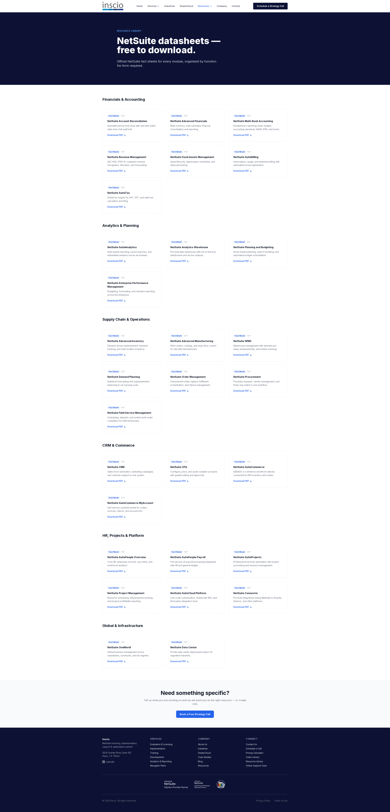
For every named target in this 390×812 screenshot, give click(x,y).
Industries (169, 6)
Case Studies (204, 757)
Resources (203, 6)
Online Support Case (256, 765)
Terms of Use (281, 800)
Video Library (252, 757)
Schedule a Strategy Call (270, 6)
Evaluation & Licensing (161, 744)
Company (222, 6)
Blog (200, 761)
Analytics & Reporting (161, 761)
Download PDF (115, 135)
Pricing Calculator (254, 753)
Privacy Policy (263, 800)
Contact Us (251, 744)
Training (154, 753)
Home (139, 6)
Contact (236, 6)
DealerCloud (186, 6)
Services (152, 6)
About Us (202, 744)
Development (157, 757)
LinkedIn (110, 762)
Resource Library (254, 761)
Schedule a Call (254, 748)
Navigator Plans (158, 765)
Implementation (157, 748)
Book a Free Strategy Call (195, 714)
